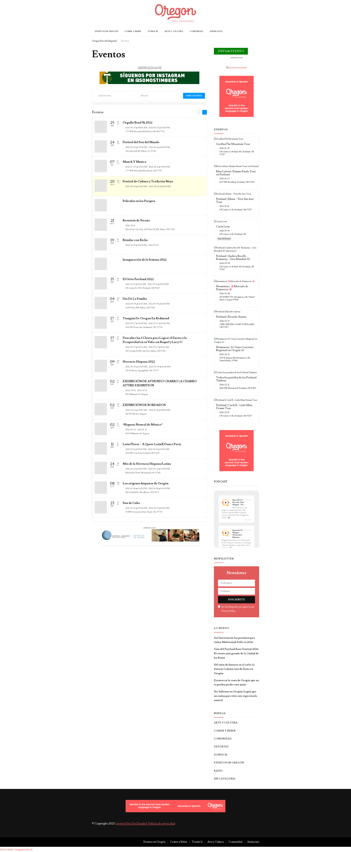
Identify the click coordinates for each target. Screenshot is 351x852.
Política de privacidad (161, 824)
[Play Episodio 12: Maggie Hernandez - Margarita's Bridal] (225, 533)
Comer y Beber (132, 31)
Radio (218, 770)
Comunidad (196, 31)
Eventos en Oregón (106, 31)
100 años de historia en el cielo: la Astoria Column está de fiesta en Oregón (234, 669)
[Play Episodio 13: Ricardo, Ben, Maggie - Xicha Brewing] (225, 503)
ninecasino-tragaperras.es (16, 849)
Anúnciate (216, 31)
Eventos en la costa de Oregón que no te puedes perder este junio (236, 682)
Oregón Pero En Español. (131, 824)
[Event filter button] (179, 96)
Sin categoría (225, 778)
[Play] (225, 503)
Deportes (221, 746)
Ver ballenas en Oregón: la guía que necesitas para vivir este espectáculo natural (235, 696)
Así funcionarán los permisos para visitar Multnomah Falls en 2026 (234, 640)
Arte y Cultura (174, 31)
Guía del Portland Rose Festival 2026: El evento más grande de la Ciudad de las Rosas (236, 653)
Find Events (194, 95)
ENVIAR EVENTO (231, 51)
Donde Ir (153, 31)
